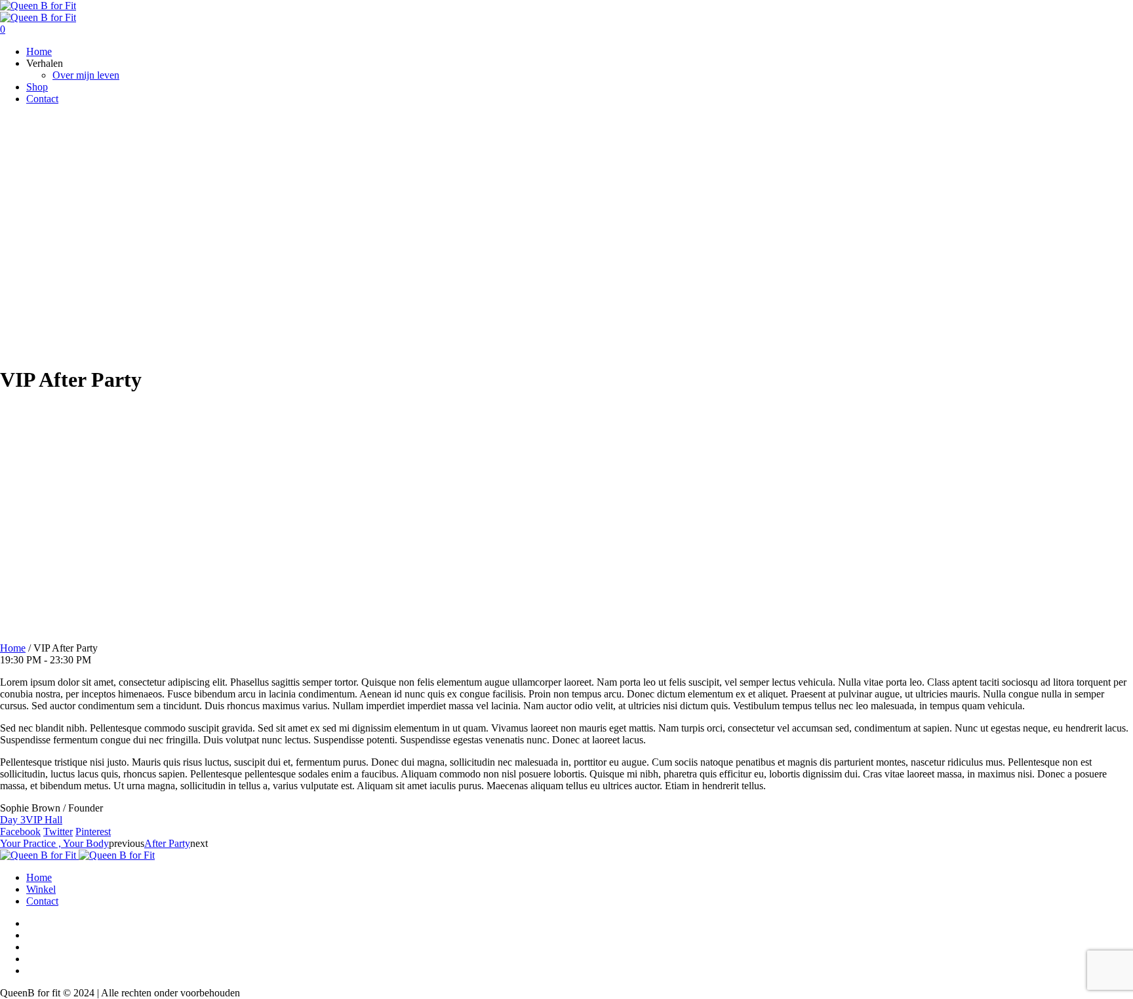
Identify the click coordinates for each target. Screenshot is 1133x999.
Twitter (58, 831)
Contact (42, 901)
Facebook (20, 831)
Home (13, 648)
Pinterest (93, 831)
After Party (167, 843)
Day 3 (13, 819)
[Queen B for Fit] (38, 11)
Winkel (41, 889)
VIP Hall (44, 819)
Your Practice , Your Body (54, 843)
